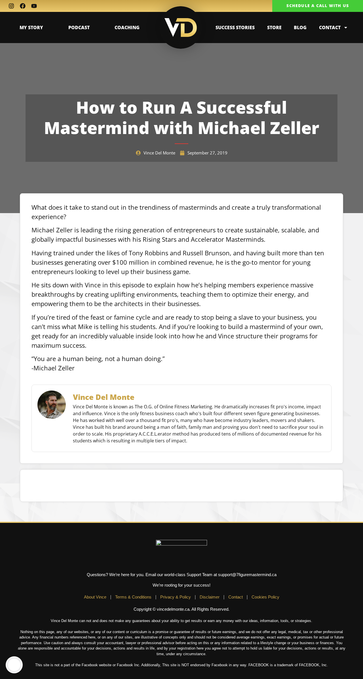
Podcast (79, 27)
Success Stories (235, 27)
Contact (330, 27)
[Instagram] (11, 6)
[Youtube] (34, 6)
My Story (31, 27)
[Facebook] (23, 6)
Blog (300, 27)
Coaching (127, 27)
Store (274, 27)
